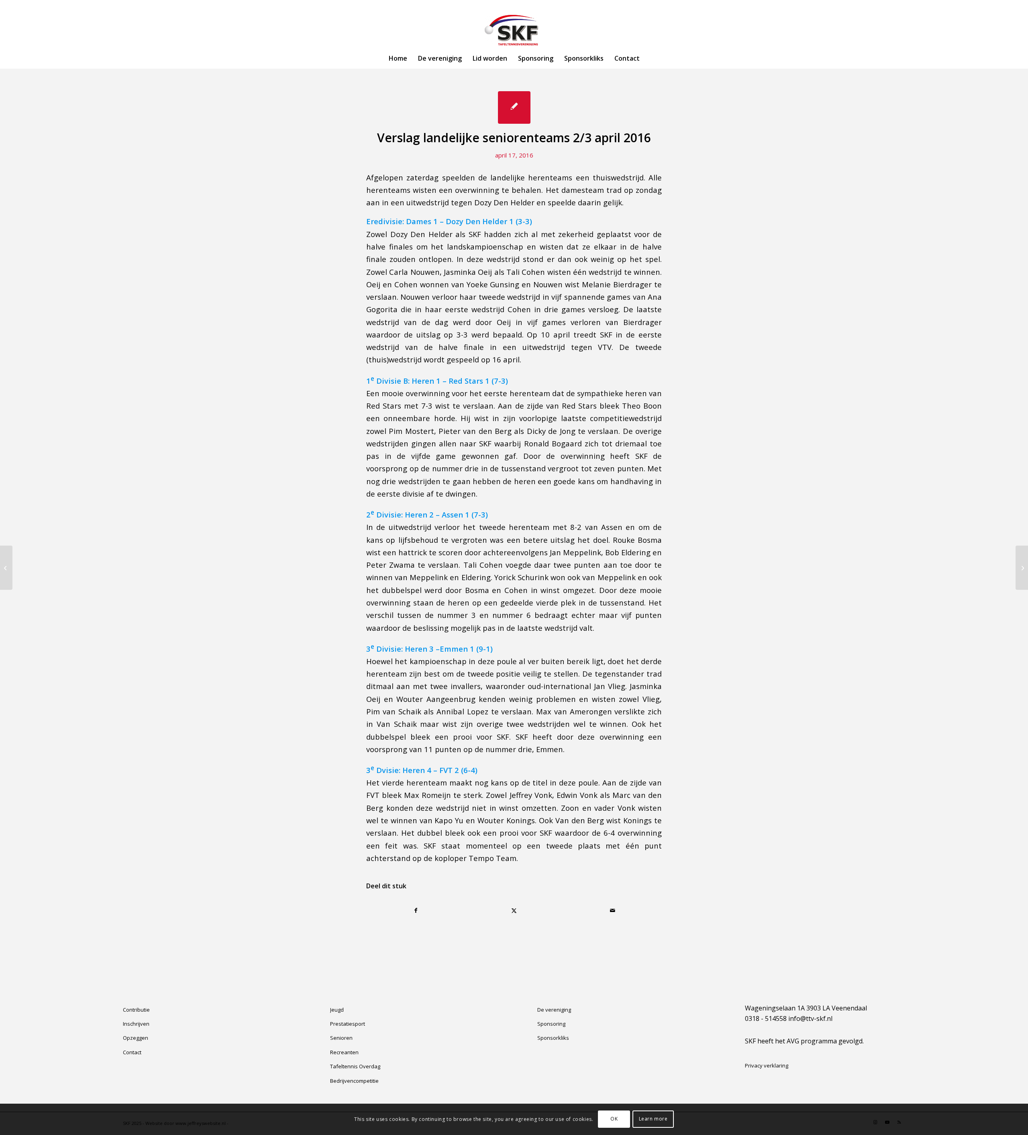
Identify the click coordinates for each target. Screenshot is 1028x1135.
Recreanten (344, 1052)
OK (614, 1119)
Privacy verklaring (766, 1065)
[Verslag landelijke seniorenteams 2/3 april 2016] (514, 107)
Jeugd (337, 1009)
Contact (132, 1052)
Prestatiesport (347, 1023)
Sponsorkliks (553, 1037)
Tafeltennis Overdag (355, 1066)
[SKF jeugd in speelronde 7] (6, 568)
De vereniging (554, 1009)
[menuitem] (397, 58)
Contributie (136, 1009)
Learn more (653, 1119)
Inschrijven (136, 1023)
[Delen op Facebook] (416, 910)
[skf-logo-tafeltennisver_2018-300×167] (514, 30)
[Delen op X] (514, 910)
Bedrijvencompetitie (354, 1080)
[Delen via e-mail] (612, 910)
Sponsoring (551, 1023)
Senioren (341, 1037)
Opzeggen (135, 1037)
